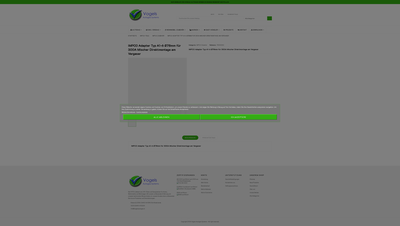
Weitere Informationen (129, 112)
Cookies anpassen (142, 112)
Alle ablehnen (161, 117)
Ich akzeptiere (238, 117)
